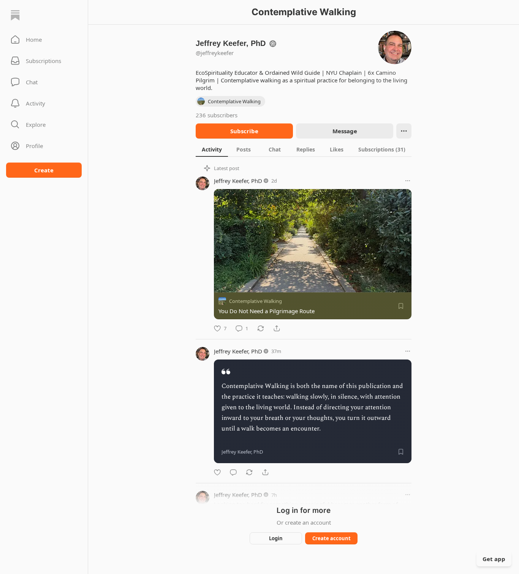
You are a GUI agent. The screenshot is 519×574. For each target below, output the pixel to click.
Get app (494, 559)
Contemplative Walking (255, 301)
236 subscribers (216, 115)
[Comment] (233, 472)
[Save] (401, 306)
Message (344, 131)
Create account (331, 538)
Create (44, 170)
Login (276, 538)
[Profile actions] (403, 131)
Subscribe (244, 131)
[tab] (212, 149)
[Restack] (260, 328)
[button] (44, 39)
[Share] (276, 328)
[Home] (15, 15)
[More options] (408, 181)
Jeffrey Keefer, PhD (238, 180)
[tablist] (303, 149)
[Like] (217, 472)
